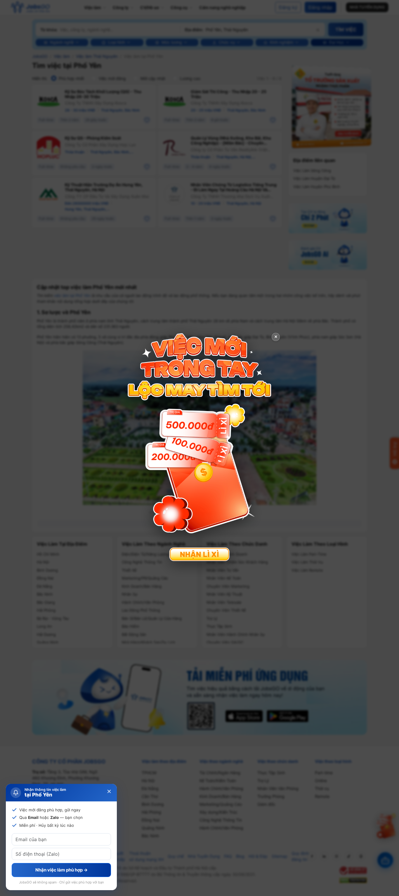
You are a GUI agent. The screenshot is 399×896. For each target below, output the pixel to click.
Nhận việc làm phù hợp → (61, 870)
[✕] (199, 447)
